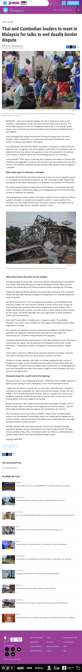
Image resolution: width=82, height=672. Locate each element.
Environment (20, 556)
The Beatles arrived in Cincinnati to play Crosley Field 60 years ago (39, 529)
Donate (74, 3)
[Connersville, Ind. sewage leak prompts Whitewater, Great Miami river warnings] (8, 559)
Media (18, 526)
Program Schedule (36, 646)
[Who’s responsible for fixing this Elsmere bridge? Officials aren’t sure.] (8, 501)
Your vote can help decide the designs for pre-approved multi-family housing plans (45, 515)
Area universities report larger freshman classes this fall (35, 588)
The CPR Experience (36, 637)
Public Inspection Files (70, 637)
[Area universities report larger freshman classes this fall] (8, 589)
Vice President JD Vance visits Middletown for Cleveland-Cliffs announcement (43, 486)
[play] (5, 10)
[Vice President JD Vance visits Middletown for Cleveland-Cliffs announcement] (8, 486)
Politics (18, 483)
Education (19, 585)
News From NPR (7, 22)
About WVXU (34, 642)
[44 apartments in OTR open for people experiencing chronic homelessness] (8, 603)
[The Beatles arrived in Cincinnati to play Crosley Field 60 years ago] (8, 530)
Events (49, 637)
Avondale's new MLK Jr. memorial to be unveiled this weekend (37, 573)
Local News (19, 497)
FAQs (65, 646)
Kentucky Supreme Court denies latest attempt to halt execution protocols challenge (45, 617)
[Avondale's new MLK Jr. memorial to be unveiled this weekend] (8, 574)
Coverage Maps (68, 642)
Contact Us (50, 642)
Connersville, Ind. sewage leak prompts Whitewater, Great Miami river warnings (44, 559)
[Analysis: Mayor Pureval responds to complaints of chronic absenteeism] (8, 545)
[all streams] (79, 10)
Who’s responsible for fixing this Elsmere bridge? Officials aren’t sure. (40, 500)
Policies (49, 651)
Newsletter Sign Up (36, 651)
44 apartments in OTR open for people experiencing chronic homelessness (42, 603)
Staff (64, 651)
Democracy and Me (53, 646)
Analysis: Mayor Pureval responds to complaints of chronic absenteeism (41, 544)
